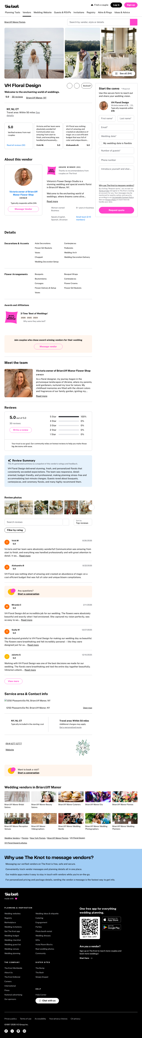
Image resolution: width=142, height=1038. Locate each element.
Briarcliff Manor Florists (14, 22)
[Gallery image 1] (34, 53)
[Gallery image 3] (118, 53)
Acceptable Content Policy (123, 197)
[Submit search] (133, 22)
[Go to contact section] (89, 158)
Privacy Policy (110, 200)
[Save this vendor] (77, 86)
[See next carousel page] (91, 507)
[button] (33, 321)
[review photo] (11, 507)
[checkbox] (100, 143)
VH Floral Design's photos (15, 843)
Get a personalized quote (70, 727)
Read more (52, 201)
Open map (87, 708)
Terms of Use (104, 191)
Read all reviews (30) (16, 145)
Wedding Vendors (12, 838)
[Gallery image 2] (82, 53)
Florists (25, 838)
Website (10, 749)
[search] (66, 522)
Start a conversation (28, 594)
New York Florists (37, 838)
